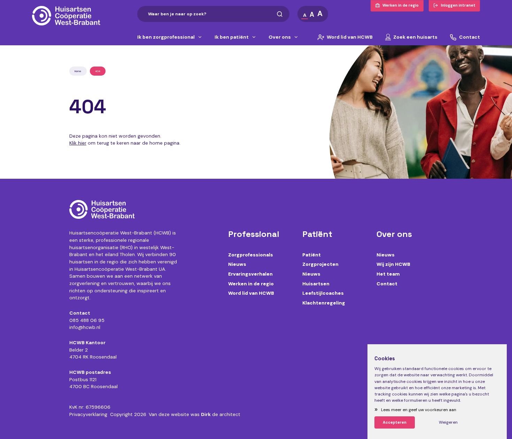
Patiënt (311, 255)
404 (97, 71)
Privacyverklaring (88, 414)
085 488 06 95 (86, 320)
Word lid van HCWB (350, 37)
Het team (388, 274)
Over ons (280, 37)
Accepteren (394, 422)
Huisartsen (315, 283)
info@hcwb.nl (84, 327)
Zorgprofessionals (250, 255)
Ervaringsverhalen (250, 274)
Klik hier (77, 143)
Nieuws (237, 264)
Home (78, 71)
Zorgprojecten (320, 264)
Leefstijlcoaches (323, 293)
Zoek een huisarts (415, 37)
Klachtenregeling (323, 303)
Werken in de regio (251, 283)
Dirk (206, 414)
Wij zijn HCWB (393, 264)
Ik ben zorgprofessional (166, 37)
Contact (469, 37)
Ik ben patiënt (232, 37)
